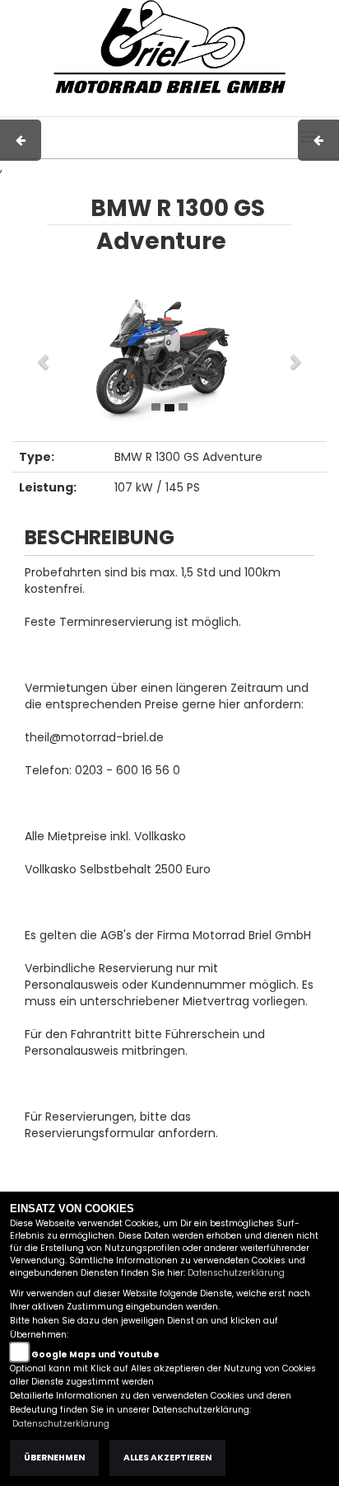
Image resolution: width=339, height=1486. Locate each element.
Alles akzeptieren (167, 1457)
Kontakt (215, 108)
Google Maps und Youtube (95, 1354)
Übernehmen (54, 1457)
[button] (35, 353)
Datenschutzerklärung (236, 1273)
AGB (169, 108)
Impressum (113, 108)
